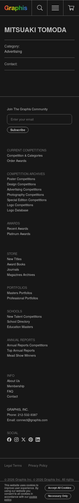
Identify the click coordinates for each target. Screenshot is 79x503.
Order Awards (16, 160)
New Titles (14, 259)
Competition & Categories (25, 155)
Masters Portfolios (19, 293)
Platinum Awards (18, 233)
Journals (13, 269)
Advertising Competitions (24, 189)
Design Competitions (21, 184)
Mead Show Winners (21, 355)
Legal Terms (13, 465)
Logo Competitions (20, 205)
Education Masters (20, 326)
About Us (13, 381)
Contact (12, 396)
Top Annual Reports (21, 350)
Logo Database (17, 210)
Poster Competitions (21, 179)
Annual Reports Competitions (27, 345)
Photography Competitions (25, 194)
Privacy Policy (37, 465)
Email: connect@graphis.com (27, 420)
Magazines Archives (21, 274)
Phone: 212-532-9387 (22, 414)
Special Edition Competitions (27, 200)
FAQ (10, 391)
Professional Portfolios (22, 298)
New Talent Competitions (24, 316)
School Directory (18, 321)
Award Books (16, 264)
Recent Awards (17, 228)
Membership (15, 386)
